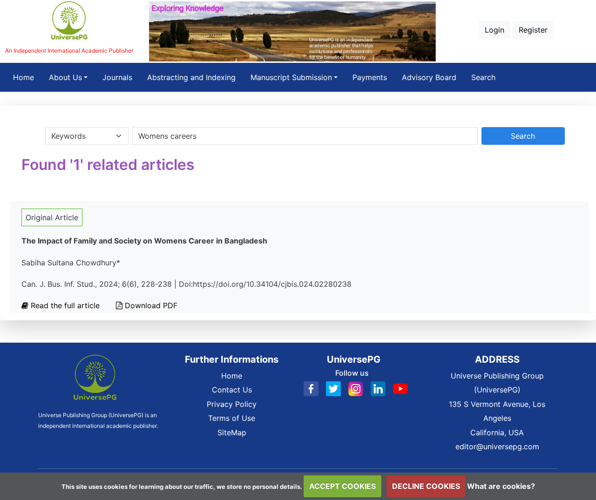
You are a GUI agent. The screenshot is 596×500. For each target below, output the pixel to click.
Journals (117, 77)
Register (533, 29)
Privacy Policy (232, 404)
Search (483, 77)
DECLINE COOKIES (426, 486)
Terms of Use (231, 418)
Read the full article (65, 305)
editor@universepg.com (497, 446)
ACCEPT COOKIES (342, 486)
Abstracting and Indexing (191, 77)
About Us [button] (65, 77)
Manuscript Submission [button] (291, 77)
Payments (369, 77)
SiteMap (231, 432)
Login (494, 29)
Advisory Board (429, 77)
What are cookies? (501, 486)
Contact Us (232, 389)
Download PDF (149, 305)
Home (27, 77)
